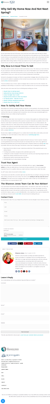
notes (23, 172)
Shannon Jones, (25, 253)
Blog (2, 379)
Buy (2, 372)
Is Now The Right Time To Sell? (11, 95)
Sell (2, 375)
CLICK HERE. (18, 193)
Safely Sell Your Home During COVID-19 (13, 93)
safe (44, 143)
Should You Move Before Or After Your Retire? (15, 96)
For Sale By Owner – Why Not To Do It (13, 98)
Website (3, 323)
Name (3, 305)
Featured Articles (14, 16)
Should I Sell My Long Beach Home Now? (14, 100)
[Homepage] (8, 2)
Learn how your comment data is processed (32, 335)
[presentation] (13, 234)
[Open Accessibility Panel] (3, 401)
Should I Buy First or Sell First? (12, 102)
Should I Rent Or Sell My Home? (12, 91)
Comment (3, 283)
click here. (11, 130)
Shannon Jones (5, 16)
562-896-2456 (5, 388)
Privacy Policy (4, 366)
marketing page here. (34, 134)
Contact (3, 385)
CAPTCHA (6, 230)
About (3, 382)
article (6, 80)
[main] (25, 172)
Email (3, 314)
